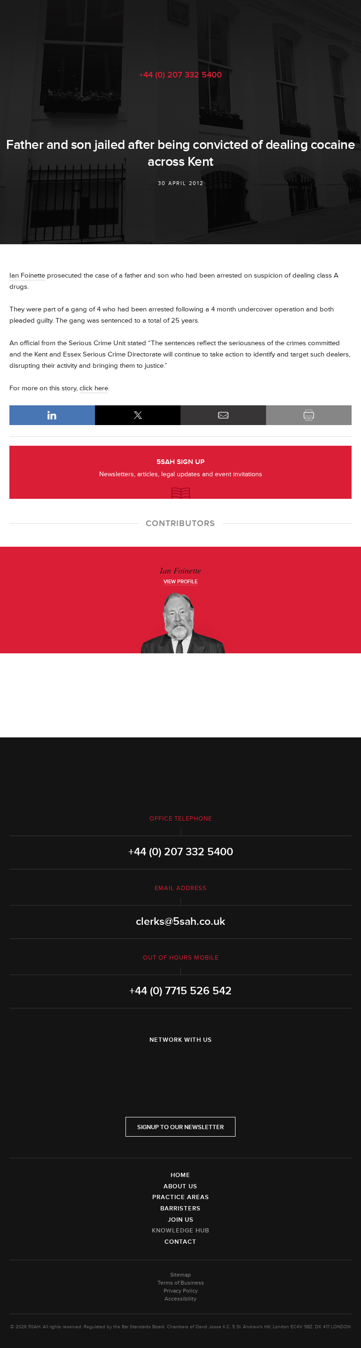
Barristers (180, 1208)
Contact (180, 1242)
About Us (180, 1186)
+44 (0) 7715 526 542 (180, 991)
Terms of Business (180, 1282)
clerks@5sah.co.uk (180, 921)
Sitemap (180, 1274)
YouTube (206, 1064)
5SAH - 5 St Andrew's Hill (180, 29)
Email (223, 415)
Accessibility (180, 1298)
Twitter (180, 1064)
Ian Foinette (27, 275)
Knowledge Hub (180, 1230)
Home (180, 1175)
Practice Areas (180, 1197)
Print (309, 415)
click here (93, 388)
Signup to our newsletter (180, 1127)
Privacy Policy (181, 1290)
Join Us (181, 1220)
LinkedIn (52, 415)
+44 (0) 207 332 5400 (180, 75)
